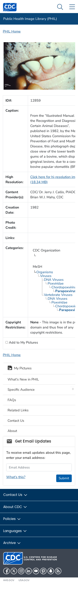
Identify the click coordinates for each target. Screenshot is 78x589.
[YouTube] (36, 571)
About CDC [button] (13, 506)
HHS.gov (8, 580)
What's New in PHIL (23, 379)
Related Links (18, 410)
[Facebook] (6, 571)
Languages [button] (13, 530)
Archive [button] (10, 542)
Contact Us (16, 420)
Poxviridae (56, 283)
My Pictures (22, 368)
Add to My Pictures (23, 342)
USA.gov (24, 580)
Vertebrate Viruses (58, 295)
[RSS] (58, 571)
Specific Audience (21, 389)
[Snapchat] (51, 571)
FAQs (12, 400)
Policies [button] (10, 518)
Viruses (45, 276)
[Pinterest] (43, 571)
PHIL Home (12, 31)
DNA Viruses (54, 279)
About (12, 431)
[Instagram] (21, 571)
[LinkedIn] (28, 571)
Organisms (44, 272)
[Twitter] (14, 571)
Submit (64, 478)
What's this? (15, 477)
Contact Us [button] (13, 494)
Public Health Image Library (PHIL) (30, 18)
